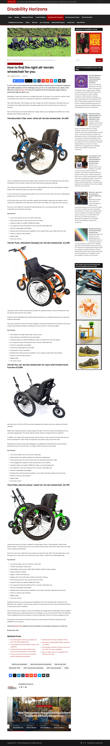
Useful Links (70, 22)
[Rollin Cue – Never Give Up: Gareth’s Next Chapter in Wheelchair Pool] (81, 204)
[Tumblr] (39, 81)
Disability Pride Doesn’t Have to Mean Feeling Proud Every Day (95, 230)
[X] (14, 675)
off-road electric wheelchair (33, 668)
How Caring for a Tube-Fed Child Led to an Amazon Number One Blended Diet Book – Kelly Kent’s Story (95, 159)
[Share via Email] (59, 81)
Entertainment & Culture (72, 17)
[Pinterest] (43, 81)
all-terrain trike (61, 664)
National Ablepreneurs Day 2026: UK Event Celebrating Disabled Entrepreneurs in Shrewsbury (95, 79)
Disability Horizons (15, 76)
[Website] (20, 687)
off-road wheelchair (54, 668)
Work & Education (87, 17)
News (10, 17)
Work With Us (81, 22)
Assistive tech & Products (55, 17)
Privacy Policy (91, 743)
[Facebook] (10, 675)
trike (67, 668)
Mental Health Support (58, 22)
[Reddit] (47, 81)
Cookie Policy (99, 743)
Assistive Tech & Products (20, 60)
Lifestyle (16, 17)
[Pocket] (51, 81)
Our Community (44, 22)
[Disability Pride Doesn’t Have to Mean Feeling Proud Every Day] (81, 240)
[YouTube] (26, 687)
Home (10, 60)
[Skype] (55, 81)
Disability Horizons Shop (16, 22)
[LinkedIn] (35, 81)
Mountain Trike (23, 90)
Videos (27, 22)
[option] (20, 726)
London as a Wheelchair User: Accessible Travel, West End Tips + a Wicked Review (39, 1)
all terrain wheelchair (20, 664)
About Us (34, 22)
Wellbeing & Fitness (27, 17)
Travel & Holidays (40, 17)
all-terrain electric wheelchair (41, 664)
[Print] (63, 81)
